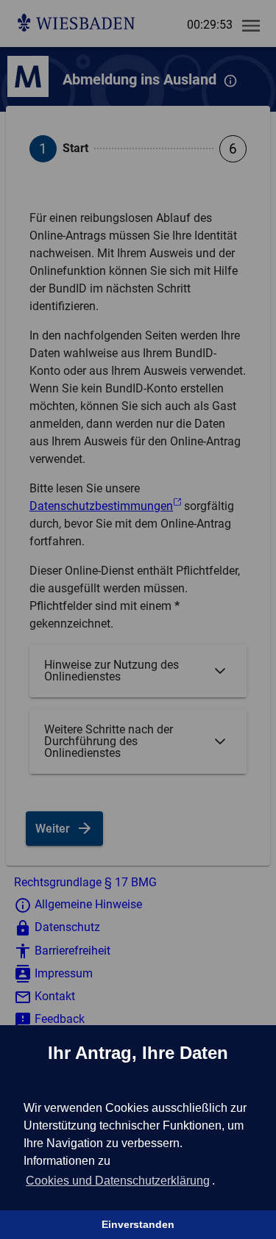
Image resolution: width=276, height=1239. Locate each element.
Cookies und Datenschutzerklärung (118, 1180)
